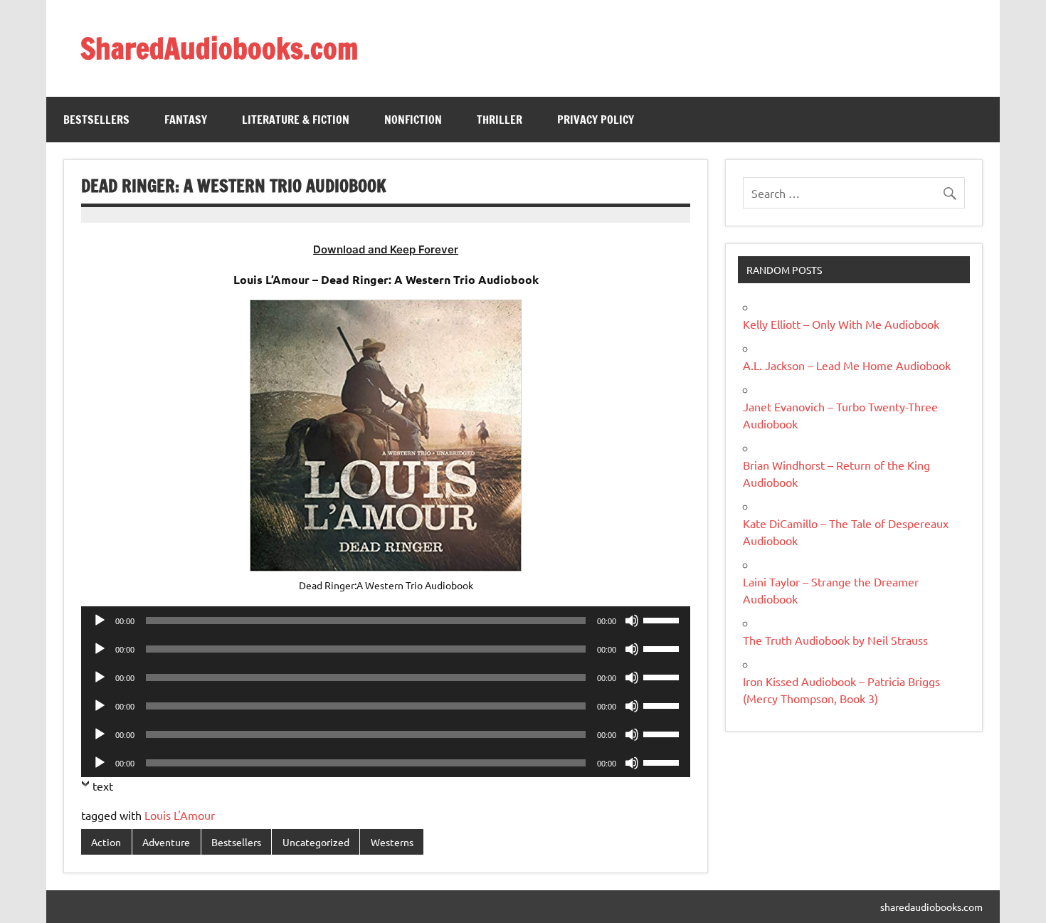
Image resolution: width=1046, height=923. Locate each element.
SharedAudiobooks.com (219, 48)
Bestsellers (96, 119)
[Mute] (632, 620)
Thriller (499, 119)
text (103, 786)
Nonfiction (413, 119)
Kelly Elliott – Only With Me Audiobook (841, 324)
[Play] (100, 620)
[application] (385, 620)
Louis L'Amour (179, 815)
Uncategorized (315, 841)
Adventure (166, 841)
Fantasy (185, 119)
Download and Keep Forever (385, 249)
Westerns (392, 841)
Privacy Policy (595, 119)
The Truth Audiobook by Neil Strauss (835, 640)
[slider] (663, 619)
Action (106, 841)
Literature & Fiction (295, 119)
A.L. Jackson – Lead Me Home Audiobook (847, 365)
